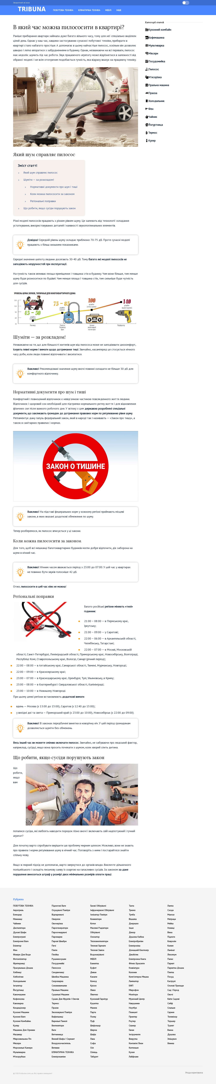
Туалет (170, 1025)
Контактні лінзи (136, 1043)
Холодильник (156, 101)
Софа (93, 1043)
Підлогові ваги (59, 905)
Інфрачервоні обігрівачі (102, 910)
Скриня (170, 1012)
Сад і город (173, 990)
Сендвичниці (58, 972)
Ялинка (170, 1043)
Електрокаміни (59, 1056)
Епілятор (17, 945)
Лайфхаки (133, 1056)
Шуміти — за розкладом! (38, 179)
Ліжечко (94, 994)
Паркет (170, 963)
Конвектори (96, 919)
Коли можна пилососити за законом (52, 194)
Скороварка (57, 981)
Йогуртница (155, 124)
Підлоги (171, 936)
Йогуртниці (18, 990)
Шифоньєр (95, 1025)
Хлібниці (17, 972)
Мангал (170, 914)
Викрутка (133, 1038)
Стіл (92, 1047)
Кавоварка (18, 1003)
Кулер (152, 140)
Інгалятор (17, 985)
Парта (93, 1012)
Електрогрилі (19, 936)
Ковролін (171, 941)
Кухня (132, 1052)
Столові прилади (175, 985)
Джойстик (133, 954)
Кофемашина (156, 37)
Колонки (133, 972)
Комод (93, 981)
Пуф (92, 1021)
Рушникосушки (59, 959)
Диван (93, 972)
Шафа (93, 1034)
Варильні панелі (59, 1021)
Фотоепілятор (20, 959)
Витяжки (55, 1047)
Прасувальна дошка (23, 967)
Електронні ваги (20, 941)
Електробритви (136, 941)
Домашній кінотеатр (139, 950)
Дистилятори (19, 927)
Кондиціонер (19, 1007)
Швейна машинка (60, 976)
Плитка (170, 972)
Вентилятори (58, 1025)
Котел (93, 923)
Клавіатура (134, 967)
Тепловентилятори (99, 941)
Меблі (108, 10)
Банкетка (94, 963)
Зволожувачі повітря (62, 1012)
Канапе (93, 976)
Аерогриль (18, 910)
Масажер (17, 1034)
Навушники (134, 1003)
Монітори (133, 994)
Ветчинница (57, 1034)
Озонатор (95, 936)
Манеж (93, 1007)
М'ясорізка (155, 77)
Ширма (93, 1030)
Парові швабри (59, 941)
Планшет (133, 1012)
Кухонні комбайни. (22, 1021)
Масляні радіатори (99, 927)
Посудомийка (156, 61)
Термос (152, 132)
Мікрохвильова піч (22, 1038)
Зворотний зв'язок (21, 2)
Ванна (170, 1030)
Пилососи (56, 967)
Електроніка (134, 945)
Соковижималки (59, 985)
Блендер (17, 914)
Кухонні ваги (19, 1016)
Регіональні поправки (43, 201)
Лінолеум (171, 954)
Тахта (131, 905)
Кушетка (94, 1003)
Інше (118, 10)
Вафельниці (57, 1016)
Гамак (131, 1030)
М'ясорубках (19, 1056)
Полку (93, 1016)
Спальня (171, 1007)
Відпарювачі (58, 914)
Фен (150, 109)
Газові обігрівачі (98, 905)
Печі (54, 945)
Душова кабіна (136, 936)
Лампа (170, 905)
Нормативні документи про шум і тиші (53, 187)
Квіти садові (173, 998)
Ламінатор (134, 981)
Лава (92, 1038)
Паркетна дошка (175, 967)
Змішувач (172, 1038)
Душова (171, 1034)
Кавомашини (19, 994)
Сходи (170, 910)
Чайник (152, 117)
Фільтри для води (22, 954)
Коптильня (134, 1047)
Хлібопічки (18, 976)
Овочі (170, 994)
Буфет (93, 967)
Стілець (93, 1052)
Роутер (132, 1021)
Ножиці (170, 927)
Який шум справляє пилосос (40, 172)
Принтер (133, 1016)
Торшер (171, 1021)
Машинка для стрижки (24, 1030)
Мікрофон (134, 990)
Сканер (132, 1025)
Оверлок (56, 919)
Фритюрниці (19, 963)
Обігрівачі (95, 932)
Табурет (94, 1056)
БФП (131, 985)
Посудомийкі (58, 963)
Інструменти (134, 1034)
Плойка (55, 954)
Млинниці (17, 919)
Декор (132, 932)
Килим (170, 945)
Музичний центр (137, 998)
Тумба (132, 914)
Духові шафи (19, 932)
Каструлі (171, 981)
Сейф (170, 1003)
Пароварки (57, 936)
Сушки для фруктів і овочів (65, 998)
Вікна (169, 932)
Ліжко (93, 990)
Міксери (153, 53)
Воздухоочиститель (61, 1043)
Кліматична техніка (89, 10)
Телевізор (172, 1016)
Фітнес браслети (137, 963)
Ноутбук (133, 1007)
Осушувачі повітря (61, 910)
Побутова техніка (63, 10)
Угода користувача (194, 1072)
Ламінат (171, 950)
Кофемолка (18, 998)
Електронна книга (137, 959)
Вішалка (133, 919)
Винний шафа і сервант (63, 1038)
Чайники (17, 923)
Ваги (54, 1030)
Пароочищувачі (59, 932)
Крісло (93, 985)
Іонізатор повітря (98, 914)
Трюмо (132, 910)
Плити (54, 950)
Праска (152, 93)
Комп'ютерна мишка (139, 976)
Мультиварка (156, 45)
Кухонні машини (21, 1012)
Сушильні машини (60, 994)
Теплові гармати (98, 945)
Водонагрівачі (97, 954)
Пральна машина (158, 85)
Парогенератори (60, 927)
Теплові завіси (97, 950)
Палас (170, 959)
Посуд (170, 976)
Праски (55, 1007)
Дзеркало (134, 923)
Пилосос (153, 69)
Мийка (170, 923)
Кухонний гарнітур (99, 998)
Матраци (171, 919)
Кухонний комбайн (159, 29)
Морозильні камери (22, 1047)
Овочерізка (57, 923)
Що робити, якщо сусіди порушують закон (49, 208)
